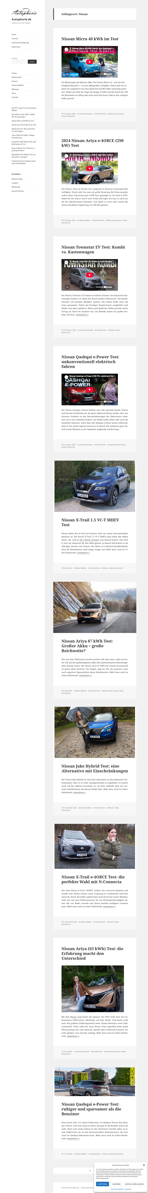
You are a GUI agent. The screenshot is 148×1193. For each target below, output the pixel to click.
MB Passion (16, 187)
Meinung (15, 89)
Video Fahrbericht (68, 116)
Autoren (15, 38)
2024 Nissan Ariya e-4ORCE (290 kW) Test (93, 143)
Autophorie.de (21, 19)
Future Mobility (18, 85)
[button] (144, 1165)
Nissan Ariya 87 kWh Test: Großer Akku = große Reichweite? (87, 645)
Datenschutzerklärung (117, 1189)
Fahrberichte (17, 77)
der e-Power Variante (89, 540)
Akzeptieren (102, 1184)
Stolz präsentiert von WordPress (93, 1188)
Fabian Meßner (84, 220)
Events (14, 73)
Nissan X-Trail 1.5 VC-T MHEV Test (90, 522)
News (14, 93)
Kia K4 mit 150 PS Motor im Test (24, 125)
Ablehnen (116, 1184)
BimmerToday (17, 179)
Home (14, 34)
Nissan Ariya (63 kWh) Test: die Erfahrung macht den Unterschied (92, 953)
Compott (15, 183)
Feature (15, 81)
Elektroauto (113, 114)
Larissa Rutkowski (86, 114)
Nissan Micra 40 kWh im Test (23, 121)
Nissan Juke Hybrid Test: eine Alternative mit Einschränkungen (95, 768)
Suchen (14, 58)
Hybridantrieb (114, 445)
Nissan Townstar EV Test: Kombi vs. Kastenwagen (93, 249)
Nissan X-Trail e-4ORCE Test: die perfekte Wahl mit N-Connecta (93, 879)
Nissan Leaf (76, 1017)
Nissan (121, 114)
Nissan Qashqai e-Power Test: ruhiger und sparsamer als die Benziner (91, 1108)
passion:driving (18, 191)
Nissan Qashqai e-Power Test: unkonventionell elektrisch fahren (90, 361)
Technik (15, 97)
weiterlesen (82, 314)
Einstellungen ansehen (134, 1184)
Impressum (128, 1189)
